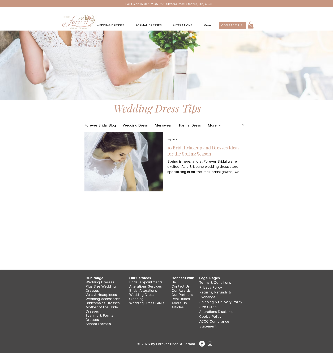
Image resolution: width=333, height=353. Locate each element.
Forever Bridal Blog (100, 125)
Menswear (163, 125)
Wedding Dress (135, 125)
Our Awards (181, 290)
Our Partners (182, 295)
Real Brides (181, 299)
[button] (251, 25)
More (212, 125)
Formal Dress (190, 125)
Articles (178, 307)
